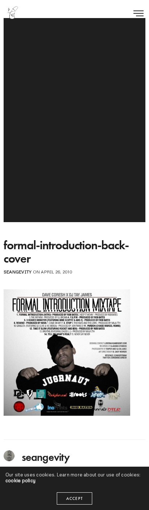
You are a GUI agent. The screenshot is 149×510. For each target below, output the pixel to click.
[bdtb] (12, 12)
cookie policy (20, 480)
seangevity (17, 272)
